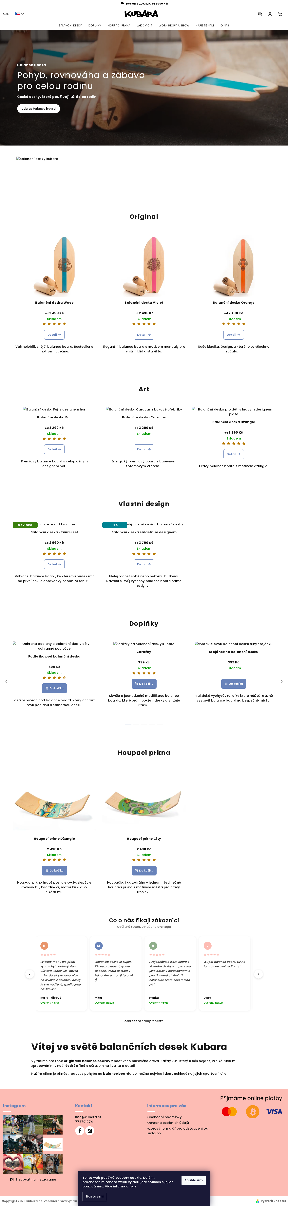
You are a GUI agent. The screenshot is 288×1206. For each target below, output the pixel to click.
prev (6, 682)
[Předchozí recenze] (29, 974)
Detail (52, 335)
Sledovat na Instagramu (35, 1179)
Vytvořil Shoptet (273, 1201)
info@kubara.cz (88, 1117)
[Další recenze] (258, 974)
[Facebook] (79, 1130)
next (281, 682)
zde (133, 1186)
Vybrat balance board (39, 109)
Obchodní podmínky (164, 1117)
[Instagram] (89, 1130)
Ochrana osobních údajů (168, 1123)
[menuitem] (70, 25)
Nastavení (95, 1196)
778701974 (84, 1122)
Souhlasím (193, 1180)
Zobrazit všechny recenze (144, 1021)
